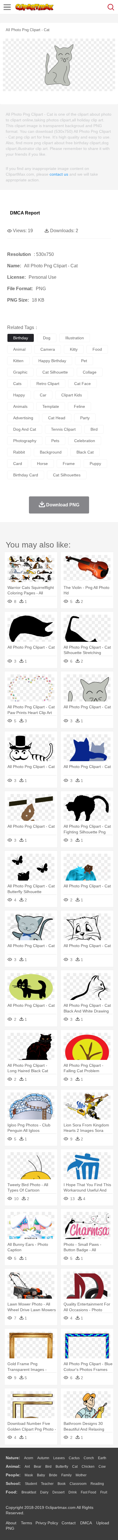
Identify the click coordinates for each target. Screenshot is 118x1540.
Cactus (74, 1458)
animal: (13, 1466)
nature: (13, 1457)
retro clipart (47, 383)
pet (84, 360)
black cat (85, 452)
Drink (72, 1492)
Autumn (43, 1458)
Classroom (78, 1484)
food (97, 349)
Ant (27, 1467)
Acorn (28, 1458)
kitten (18, 360)
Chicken (88, 1467)
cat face (82, 383)
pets (55, 440)
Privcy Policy (47, 1523)
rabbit (19, 452)
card (17, 463)
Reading (97, 1484)
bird (94, 429)
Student (31, 1484)
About (11, 1523)
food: (11, 1492)
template (50, 406)
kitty (74, 349)
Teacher (47, 1484)
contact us (59, 174)
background (51, 452)
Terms (26, 1523)
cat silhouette (55, 372)
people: (13, 1475)
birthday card (25, 475)
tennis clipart (63, 429)
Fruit (103, 1492)
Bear (37, 1467)
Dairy (44, 1492)
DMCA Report (25, 212)
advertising (23, 418)
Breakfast (28, 1492)
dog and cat (24, 429)
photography (24, 440)
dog (46, 338)
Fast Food (88, 1492)
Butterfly (62, 1467)
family (66, 1475)
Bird (48, 1467)
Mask (29, 1475)
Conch (89, 1458)
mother (81, 1475)
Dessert (58, 1492)
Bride (53, 1475)
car (43, 395)
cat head (56, 418)
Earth (102, 1458)
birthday (20, 338)
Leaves (59, 1458)
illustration (74, 338)
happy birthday (52, 360)
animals (20, 406)
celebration (84, 440)
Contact (69, 1523)
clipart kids (71, 395)
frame (69, 463)
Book (62, 1484)
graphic (20, 372)
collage (90, 372)
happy (19, 395)
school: (13, 1483)
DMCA (86, 1523)
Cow (102, 1467)
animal (19, 349)
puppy (95, 463)
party (85, 418)
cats (17, 383)
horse (42, 463)
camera (47, 349)
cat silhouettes (66, 475)
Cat (75, 1467)
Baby (41, 1475)
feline (79, 406)
